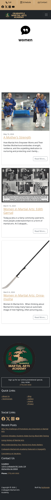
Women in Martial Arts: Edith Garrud (23, 211)
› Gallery (30, 399)
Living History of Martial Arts (12, 440)
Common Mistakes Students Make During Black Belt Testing (25, 436)
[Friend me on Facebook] (2, 7)
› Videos (30, 401)
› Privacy (30, 404)
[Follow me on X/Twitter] (6, 7)
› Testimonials (6, 399)
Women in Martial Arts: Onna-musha (23, 297)
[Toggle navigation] (46, 14)
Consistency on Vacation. (11, 453)
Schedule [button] (26, 2)
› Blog (29, 396)
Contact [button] (43, 2)
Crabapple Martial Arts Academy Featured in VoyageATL (23, 449)
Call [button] (9, 2)
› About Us (5, 396)
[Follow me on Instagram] (9, 7)
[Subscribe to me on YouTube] (13, 7)
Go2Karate (45, 487)
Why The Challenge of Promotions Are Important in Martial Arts (24, 430)
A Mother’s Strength (17, 137)
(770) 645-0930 (25, 385)
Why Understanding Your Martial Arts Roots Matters (22, 445)
